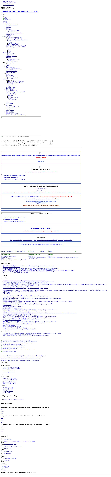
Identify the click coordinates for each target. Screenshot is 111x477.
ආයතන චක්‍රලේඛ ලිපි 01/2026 (9, 378)
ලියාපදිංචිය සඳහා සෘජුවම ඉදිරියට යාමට (11, 177)
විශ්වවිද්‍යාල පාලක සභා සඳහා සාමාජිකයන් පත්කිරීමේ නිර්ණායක (17, 323)
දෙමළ (43, 203)
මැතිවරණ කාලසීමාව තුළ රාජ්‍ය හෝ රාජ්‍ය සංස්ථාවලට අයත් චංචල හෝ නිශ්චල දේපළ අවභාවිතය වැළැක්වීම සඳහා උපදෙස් (30, 309)
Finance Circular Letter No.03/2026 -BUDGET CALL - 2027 (15, 272)
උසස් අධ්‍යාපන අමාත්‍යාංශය (10, 458)
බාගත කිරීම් (51, 256)
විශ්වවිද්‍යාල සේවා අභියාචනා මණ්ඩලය (37, 257)
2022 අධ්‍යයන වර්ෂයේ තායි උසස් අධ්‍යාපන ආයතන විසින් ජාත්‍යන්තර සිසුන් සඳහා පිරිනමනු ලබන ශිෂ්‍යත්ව (26, 335)
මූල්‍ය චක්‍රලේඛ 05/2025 (8, 389)
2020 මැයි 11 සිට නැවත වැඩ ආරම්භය (11, 300)
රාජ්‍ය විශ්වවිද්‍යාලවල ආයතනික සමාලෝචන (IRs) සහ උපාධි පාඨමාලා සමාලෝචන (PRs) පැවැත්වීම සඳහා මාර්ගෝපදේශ (29, 317)
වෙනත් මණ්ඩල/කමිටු (33, 258)
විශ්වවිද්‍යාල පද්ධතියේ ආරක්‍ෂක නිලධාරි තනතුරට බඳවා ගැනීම (16, 312)
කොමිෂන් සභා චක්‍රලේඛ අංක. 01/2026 (11, 367)
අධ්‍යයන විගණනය (7, 305)
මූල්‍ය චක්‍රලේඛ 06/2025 (8, 388)
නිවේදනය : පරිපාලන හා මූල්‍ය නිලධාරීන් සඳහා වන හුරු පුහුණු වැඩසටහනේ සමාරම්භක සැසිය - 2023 (25, 283)
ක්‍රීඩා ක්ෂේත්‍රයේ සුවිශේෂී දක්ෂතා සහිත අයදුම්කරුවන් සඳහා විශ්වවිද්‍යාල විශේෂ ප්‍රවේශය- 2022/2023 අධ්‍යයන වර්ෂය (28, 281)
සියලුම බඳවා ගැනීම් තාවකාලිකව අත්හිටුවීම (12, 302)
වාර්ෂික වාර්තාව (4, 257)
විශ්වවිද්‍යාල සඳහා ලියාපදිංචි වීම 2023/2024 (41, 228)
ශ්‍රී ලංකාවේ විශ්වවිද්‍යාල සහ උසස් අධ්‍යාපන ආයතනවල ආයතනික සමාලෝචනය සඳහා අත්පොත (24, 322)
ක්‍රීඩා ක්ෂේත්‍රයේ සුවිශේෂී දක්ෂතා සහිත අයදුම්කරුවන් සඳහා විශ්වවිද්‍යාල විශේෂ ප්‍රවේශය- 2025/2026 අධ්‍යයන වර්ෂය (28, 265)
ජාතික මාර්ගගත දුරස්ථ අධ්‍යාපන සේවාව (13, 446)
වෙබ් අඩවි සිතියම (8, 439)
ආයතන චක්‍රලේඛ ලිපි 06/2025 (9, 380)
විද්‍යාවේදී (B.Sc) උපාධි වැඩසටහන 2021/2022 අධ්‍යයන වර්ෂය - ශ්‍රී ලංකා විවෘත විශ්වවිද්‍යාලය (21, 358)
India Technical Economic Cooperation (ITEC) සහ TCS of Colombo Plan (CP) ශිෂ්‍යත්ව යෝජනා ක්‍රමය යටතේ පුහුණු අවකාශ (29, 321)
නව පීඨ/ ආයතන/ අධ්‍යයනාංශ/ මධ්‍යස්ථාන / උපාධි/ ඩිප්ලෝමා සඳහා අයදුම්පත (19, 328)
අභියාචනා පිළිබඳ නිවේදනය (9, 299)
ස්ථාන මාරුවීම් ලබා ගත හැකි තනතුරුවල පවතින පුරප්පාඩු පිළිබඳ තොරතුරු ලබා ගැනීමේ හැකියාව (24, 310)
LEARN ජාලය (7, 453)
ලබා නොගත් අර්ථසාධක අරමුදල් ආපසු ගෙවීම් (13, 399)
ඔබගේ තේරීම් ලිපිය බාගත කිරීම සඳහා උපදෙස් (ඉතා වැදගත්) (15, 175)
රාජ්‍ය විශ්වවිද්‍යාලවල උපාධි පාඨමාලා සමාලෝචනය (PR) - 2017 (17, 314)
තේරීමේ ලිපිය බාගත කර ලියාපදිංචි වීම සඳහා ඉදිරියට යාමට (14, 179)
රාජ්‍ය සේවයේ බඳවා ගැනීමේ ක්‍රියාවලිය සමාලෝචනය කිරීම (16, 286)
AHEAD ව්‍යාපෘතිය (8, 451)
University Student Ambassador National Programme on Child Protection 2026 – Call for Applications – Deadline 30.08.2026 (28, 271)
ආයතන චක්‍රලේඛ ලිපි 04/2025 (9, 383)
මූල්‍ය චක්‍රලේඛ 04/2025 (8, 391)
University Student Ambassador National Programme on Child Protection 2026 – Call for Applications (24, 280)
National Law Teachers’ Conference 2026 (11, 267)
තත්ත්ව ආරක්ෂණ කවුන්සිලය (10, 444)
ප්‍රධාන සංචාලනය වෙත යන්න (9, 2)
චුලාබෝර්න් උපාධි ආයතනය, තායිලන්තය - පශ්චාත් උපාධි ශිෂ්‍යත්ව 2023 (18, 334)
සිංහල (41, 203)
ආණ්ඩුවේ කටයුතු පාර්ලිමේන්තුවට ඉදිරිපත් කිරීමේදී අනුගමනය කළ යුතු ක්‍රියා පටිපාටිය (22, 318)
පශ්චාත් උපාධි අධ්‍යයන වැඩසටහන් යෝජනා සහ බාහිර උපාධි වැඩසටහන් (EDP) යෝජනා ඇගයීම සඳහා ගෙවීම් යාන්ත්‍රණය (30, 316)
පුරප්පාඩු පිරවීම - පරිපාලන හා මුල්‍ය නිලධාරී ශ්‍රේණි (14, 297)
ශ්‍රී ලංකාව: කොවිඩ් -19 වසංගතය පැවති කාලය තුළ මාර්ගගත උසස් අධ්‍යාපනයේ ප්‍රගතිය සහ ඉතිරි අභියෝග (23, 355)
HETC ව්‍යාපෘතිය (7, 448)
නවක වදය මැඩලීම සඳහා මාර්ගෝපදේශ (12, 326)
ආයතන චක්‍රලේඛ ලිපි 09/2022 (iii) (10, 379)
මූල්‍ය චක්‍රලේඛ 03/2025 (6, 392)
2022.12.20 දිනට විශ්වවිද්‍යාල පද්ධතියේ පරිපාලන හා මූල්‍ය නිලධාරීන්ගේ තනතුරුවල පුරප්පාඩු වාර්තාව (25, 288)
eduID (5, 455)
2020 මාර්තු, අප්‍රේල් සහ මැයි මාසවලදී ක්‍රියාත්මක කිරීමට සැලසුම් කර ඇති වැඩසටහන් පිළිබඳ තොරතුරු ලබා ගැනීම (28, 303)
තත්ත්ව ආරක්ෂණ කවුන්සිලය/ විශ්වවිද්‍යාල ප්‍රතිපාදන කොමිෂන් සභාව (63, 257)
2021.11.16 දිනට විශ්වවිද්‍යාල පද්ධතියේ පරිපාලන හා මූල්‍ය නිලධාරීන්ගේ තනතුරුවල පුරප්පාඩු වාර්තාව (25, 295)
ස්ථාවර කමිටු (32, 256)
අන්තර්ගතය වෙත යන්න (8, 1)
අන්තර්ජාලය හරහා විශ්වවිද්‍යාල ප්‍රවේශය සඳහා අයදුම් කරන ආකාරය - (41, 198)
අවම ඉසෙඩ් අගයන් (41, 190)
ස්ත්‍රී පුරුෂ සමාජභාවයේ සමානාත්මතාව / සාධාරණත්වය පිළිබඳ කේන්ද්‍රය (19, 441)
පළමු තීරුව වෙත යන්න (8, 3)
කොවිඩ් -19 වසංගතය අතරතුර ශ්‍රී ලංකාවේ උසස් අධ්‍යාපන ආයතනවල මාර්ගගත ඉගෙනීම (20, 360)
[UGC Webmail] (5, 469)
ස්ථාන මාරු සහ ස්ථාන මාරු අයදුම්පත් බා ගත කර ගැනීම (15, 327)
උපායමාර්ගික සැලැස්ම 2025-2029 (8, 256)
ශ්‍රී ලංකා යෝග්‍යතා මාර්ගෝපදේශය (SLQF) (12, 320)
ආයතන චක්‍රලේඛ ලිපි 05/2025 (9, 382)
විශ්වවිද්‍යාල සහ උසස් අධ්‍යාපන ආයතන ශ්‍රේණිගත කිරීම (13, 259)
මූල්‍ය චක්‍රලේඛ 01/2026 (8, 387)
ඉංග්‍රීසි (38, 203)
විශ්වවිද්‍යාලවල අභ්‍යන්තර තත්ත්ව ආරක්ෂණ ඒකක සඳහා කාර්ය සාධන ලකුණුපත (20, 315)
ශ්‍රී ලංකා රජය (7, 460)
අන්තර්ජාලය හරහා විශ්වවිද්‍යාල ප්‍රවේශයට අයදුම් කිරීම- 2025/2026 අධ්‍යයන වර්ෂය (24, 196)
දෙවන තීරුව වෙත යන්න (8, 5)
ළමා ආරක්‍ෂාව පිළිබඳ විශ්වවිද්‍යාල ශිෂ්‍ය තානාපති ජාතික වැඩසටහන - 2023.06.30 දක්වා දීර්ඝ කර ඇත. (25, 282)
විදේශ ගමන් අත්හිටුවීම (8, 307)
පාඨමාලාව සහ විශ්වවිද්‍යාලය (41, 188)
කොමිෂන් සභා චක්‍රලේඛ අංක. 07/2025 (11, 368)
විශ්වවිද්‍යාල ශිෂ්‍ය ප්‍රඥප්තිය (7, 258)
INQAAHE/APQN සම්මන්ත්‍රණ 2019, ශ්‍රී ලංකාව (10, 348)
